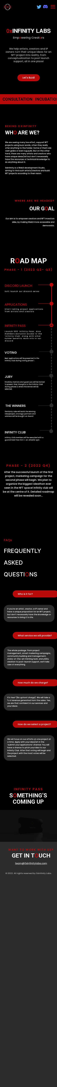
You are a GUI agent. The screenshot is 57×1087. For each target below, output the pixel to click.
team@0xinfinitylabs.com (31, 863)
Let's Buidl (28, 77)
